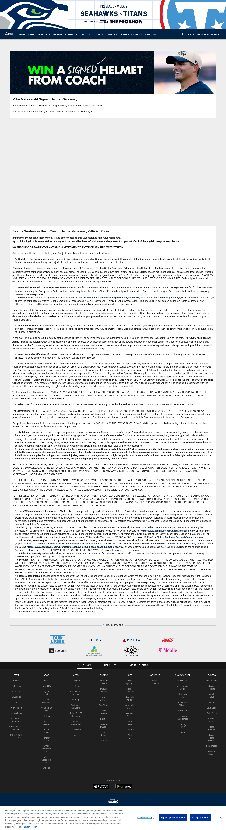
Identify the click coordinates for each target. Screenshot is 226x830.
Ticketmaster (211, 746)
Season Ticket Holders (211, 738)
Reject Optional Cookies (173, 817)
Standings (16, 697)
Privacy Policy (30, 826)
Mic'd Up (75, 699)
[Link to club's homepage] (9, 34)
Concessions (182, 710)
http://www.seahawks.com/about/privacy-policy (168, 530)
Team (16, 675)
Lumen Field (182, 680)
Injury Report (16, 708)
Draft (46, 680)
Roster (16, 680)
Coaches (16, 691)
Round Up (46, 686)
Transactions (16, 713)
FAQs (182, 732)
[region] (113, 818)
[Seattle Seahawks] (113, 801)
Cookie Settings (145, 817)
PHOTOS (104, 675)
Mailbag (46, 716)
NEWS (46, 675)
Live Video (75, 735)
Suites (212, 702)
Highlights (75, 680)
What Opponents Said (46, 760)
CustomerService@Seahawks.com (184, 537)
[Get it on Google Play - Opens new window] (124, 788)
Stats (16, 702)
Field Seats (212, 713)
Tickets (212, 675)
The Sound (76, 686)
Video (76, 675)
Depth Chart (16, 686)
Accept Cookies (200, 817)
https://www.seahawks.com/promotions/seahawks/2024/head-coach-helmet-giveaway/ (131, 297)
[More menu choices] (154, 34)
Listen (130, 675)
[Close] (220, 817)
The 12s (103, 740)
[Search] (182, 34)
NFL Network (75, 729)
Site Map (46, 768)
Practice (103, 719)
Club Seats (212, 708)
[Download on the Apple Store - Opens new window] (101, 787)
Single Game (211, 680)
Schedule (155, 675)
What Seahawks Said (46, 749)
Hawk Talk (130, 729)
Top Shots (103, 705)
